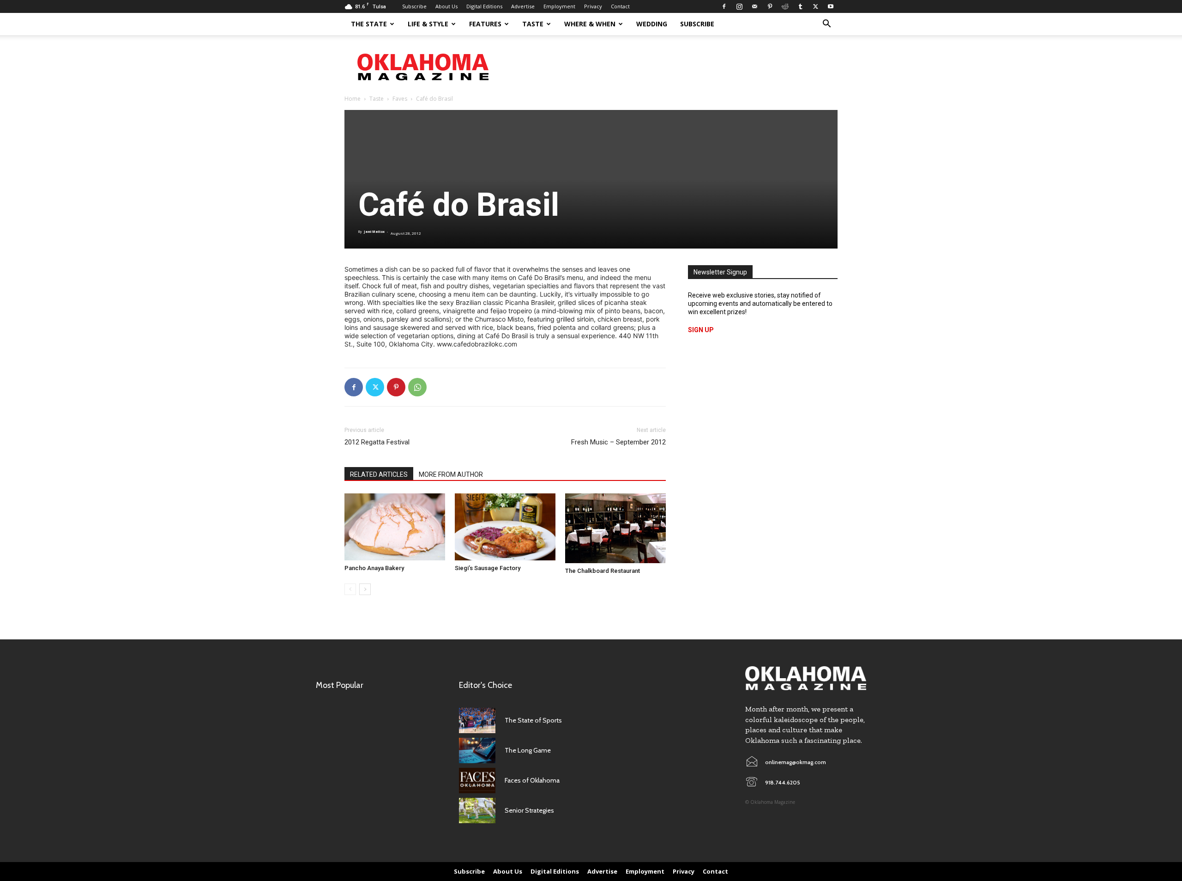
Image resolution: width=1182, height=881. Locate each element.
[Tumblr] (800, 6)
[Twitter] (815, 6)
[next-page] (365, 589)
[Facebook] (724, 6)
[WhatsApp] (417, 387)
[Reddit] (785, 6)
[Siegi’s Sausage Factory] (505, 526)
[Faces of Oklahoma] (477, 780)
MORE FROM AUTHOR (451, 474)
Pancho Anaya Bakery (374, 568)
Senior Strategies (529, 810)
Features (485, 23)
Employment (559, 6)
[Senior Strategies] (477, 810)
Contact (620, 6)
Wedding (651, 23)
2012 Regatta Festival (377, 442)
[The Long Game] (477, 750)
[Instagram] (739, 6)
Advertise (523, 6)
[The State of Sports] (477, 720)
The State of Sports (533, 720)
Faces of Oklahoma (532, 780)
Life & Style (428, 23)
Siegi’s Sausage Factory (487, 568)
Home (352, 99)
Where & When (589, 23)
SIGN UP (701, 330)
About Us (446, 6)
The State (369, 23)
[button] (826, 24)
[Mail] (754, 6)
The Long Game (528, 750)
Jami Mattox (374, 232)
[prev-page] (350, 589)
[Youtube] (831, 6)
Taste (532, 23)
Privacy (593, 6)
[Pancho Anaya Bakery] (394, 526)
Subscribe (414, 6)
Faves (399, 99)
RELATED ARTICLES (379, 474)
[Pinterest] (770, 6)
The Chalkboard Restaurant (602, 570)
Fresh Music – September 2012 (618, 442)
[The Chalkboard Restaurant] (615, 528)
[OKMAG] (805, 678)
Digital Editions (484, 6)
